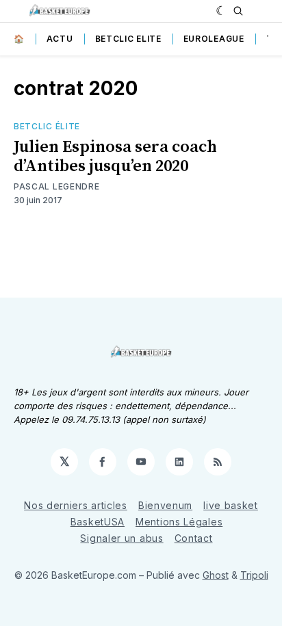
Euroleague (213, 39)
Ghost (216, 575)
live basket (230, 505)
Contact (194, 538)
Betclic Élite (47, 126)
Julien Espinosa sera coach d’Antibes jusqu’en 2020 (115, 157)
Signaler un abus (121, 538)
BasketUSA (97, 521)
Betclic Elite (128, 39)
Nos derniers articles (75, 505)
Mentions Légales (179, 521)
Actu (60, 39)
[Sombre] (221, 11)
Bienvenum (165, 505)
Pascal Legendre (57, 186)
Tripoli (254, 575)
